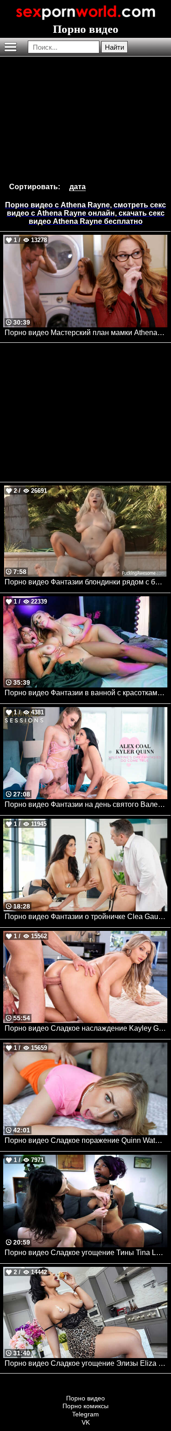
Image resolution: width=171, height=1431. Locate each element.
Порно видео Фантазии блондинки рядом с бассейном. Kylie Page (86, 582)
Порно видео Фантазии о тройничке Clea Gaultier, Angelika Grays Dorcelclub (86, 916)
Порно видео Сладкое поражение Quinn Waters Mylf (86, 1140)
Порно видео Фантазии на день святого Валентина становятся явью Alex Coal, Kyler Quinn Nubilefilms (86, 804)
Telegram (85, 1414)
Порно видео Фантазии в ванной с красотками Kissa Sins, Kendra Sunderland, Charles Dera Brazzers (86, 693)
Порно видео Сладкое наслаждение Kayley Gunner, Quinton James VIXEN (86, 1028)
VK (86, 1422)
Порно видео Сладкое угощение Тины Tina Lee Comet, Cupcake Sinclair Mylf (86, 1252)
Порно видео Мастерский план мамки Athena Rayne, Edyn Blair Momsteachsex (86, 332)
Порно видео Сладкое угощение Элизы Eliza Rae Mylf (86, 1363)
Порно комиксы (85, 1406)
